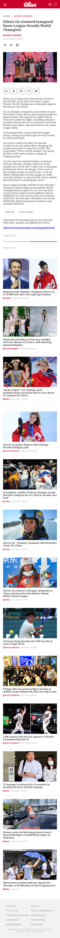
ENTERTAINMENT (11, 349)
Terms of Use (12, 911)
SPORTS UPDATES (23, 16)
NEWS (6, 791)
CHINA (7, 502)
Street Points (36, 924)
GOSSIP (7, 298)
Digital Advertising (13, 924)
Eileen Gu (9, 212)
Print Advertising (38, 920)
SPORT (6, 16)
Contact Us (11, 906)
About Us (35, 906)
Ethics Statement (38, 915)
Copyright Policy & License (17, 915)
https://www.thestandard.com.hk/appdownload (29, 227)
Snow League (26, 212)
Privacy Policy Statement (42, 911)
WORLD (7, 399)
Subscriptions (12, 920)
